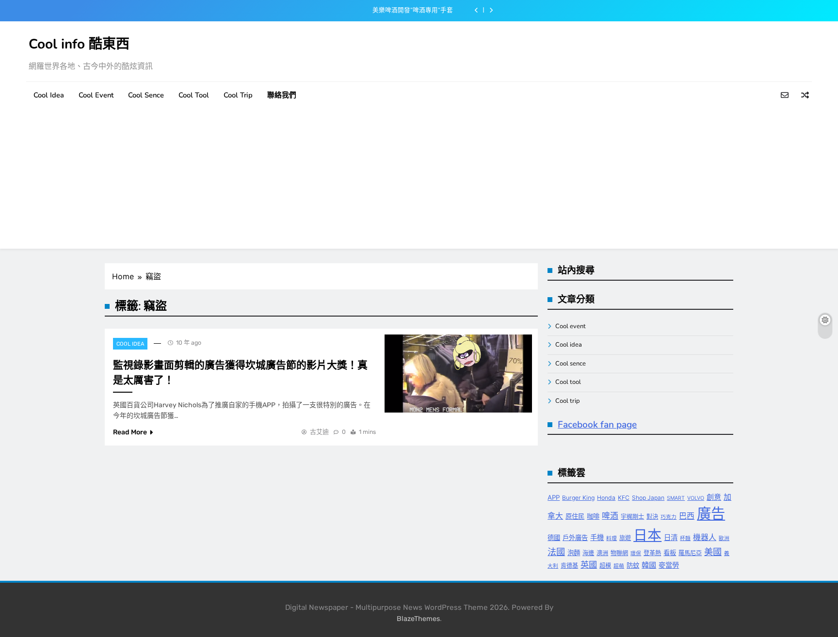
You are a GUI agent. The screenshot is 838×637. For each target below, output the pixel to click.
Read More (130, 432)
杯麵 (685, 538)
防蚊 (633, 565)
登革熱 (652, 553)
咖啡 (593, 516)
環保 (635, 553)
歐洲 (724, 538)
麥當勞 (669, 565)
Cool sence (146, 95)
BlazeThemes (418, 619)
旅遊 (625, 537)
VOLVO (695, 498)
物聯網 (619, 553)
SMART (676, 498)
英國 (588, 564)
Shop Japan (648, 497)
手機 (597, 537)
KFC (623, 497)
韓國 (649, 565)
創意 (714, 497)
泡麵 (573, 553)
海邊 (588, 553)
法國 (556, 551)
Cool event (96, 95)
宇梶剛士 (632, 516)
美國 (713, 551)
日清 (670, 537)
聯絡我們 (281, 95)
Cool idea (48, 95)
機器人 (704, 537)
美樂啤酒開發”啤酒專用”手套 (412, 10)
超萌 (618, 566)
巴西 (686, 516)
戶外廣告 (575, 537)
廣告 (711, 513)
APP (554, 497)
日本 (647, 534)
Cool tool (193, 95)
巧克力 (669, 517)
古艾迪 (319, 431)
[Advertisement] (419, 181)
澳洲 (602, 553)
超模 (605, 565)
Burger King (578, 497)
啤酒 (610, 516)
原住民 (574, 516)
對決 (652, 516)
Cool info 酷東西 (79, 44)
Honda (606, 497)
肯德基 (569, 565)
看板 (669, 553)
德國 (554, 537)
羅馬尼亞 (690, 553)
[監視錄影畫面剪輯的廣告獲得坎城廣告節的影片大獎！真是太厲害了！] (458, 373)
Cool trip (238, 95)
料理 (611, 538)
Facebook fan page (597, 424)
